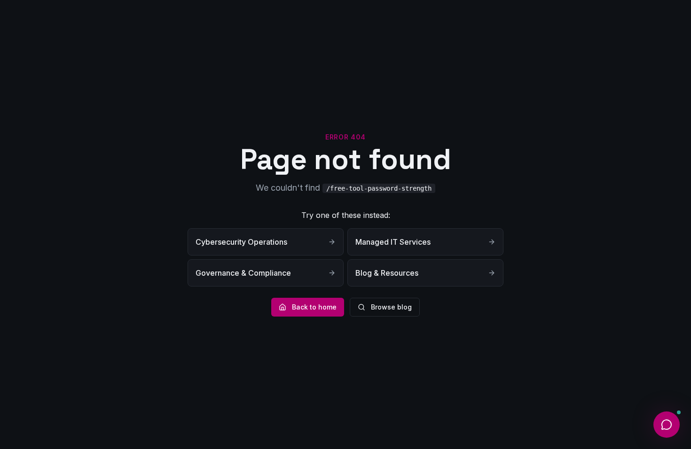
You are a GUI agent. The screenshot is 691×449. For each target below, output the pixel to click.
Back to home (314, 307)
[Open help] (666, 424)
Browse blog (391, 307)
